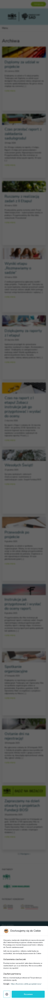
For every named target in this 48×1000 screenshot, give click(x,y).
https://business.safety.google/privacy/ (26, 984)
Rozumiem (28, 994)
